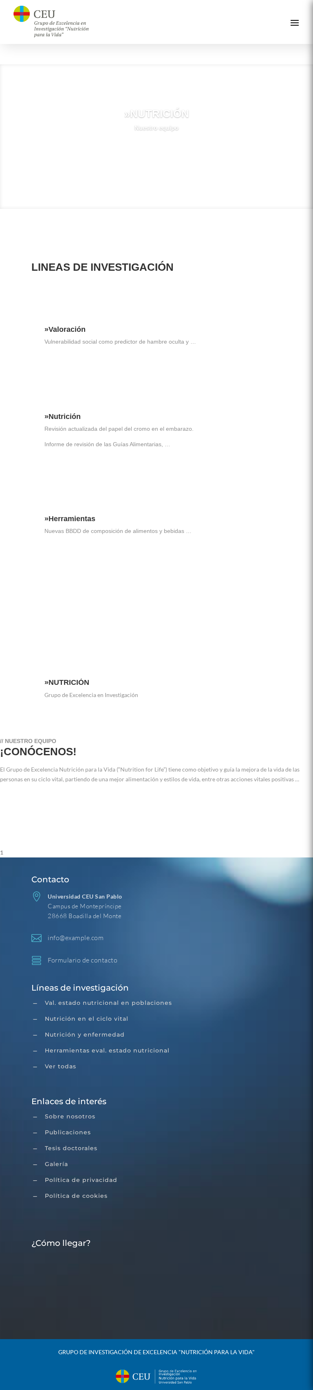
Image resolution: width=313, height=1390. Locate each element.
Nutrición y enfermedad (85, 1034)
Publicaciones (68, 1132)
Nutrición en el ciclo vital (86, 1018)
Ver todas (60, 1066)
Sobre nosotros (70, 1116)
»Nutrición (62, 416)
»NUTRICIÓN (156, 113)
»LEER (20, 799)
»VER (54, 608)
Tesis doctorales (71, 1148)
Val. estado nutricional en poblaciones (108, 1002)
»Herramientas (69, 519)
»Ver (157, 151)
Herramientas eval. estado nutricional (107, 1050)
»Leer (62, 365)
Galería (56, 1164)
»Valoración (65, 329)
